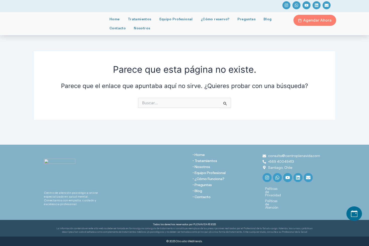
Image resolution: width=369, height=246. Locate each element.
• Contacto (202, 197)
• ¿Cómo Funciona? (208, 179)
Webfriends (195, 241)
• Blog (197, 191)
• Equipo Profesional (209, 173)
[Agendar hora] (354, 213)
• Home (199, 154)
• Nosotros (201, 167)
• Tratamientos (205, 160)
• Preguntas (202, 185)
